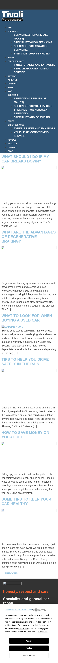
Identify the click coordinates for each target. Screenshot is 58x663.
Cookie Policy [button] (23, 628)
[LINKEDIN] (35, 4)
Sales (11, 57)
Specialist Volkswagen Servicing (30, 48)
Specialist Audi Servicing (32, 53)
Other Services (16, 61)
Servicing (13, 31)
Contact (12, 84)
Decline (29, 648)
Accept (29, 641)
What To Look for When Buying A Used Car (27, 318)
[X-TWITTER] (45, 4)
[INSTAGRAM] (26, 4)
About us (12, 80)
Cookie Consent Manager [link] (18, 610)
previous (10, 573)
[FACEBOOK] (17, 4)
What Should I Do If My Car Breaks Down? (25, 159)
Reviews (12, 76)
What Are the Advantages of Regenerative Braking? (29, 236)
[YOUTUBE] (54, 4)
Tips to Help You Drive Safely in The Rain (25, 361)
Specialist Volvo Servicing (33, 42)
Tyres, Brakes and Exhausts (34, 65)
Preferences (29, 656)
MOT (10, 28)
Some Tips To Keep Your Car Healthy (26, 501)
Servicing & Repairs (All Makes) (31, 37)
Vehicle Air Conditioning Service (31, 70)
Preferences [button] (42, 632)
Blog (10, 87)
